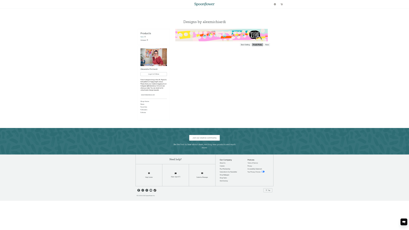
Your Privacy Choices (254, 172)
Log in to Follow (153, 74)
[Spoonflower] (204, 4)
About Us (222, 163)
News (142, 104)
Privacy (250, 166)
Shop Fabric (223, 178)
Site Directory (224, 181)
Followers (143, 110)
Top (269, 190)
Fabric (142, 37)
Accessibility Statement (255, 169)
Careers (222, 166)
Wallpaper (143, 40)
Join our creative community (204, 138)
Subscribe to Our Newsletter (228, 172)
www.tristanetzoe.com (148, 95)
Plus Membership (225, 169)
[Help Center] (149, 174)
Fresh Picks (257, 45)
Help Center (149, 177)
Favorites (143, 107)
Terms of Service (253, 163)
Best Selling (245, 45)
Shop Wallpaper (224, 175)
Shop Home (144, 101)
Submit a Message (202, 177)
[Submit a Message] (202, 174)
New (267, 45)
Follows (143, 112)
